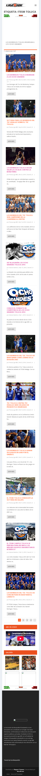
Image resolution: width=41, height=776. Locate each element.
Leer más (11, 94)
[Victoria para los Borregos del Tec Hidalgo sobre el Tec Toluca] (20, 108)
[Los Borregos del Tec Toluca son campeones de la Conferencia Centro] (20, 203)
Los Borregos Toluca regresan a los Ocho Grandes (20, 43)
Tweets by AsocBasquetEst (12, 760)
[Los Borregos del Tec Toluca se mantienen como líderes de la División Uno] (20, 344)
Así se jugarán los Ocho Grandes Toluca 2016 (17, 264)
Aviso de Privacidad (16, 774)
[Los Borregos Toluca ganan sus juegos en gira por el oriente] (20, 439)
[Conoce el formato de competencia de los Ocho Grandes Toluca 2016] (20, 296)
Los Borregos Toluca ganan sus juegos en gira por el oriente (19, 452)
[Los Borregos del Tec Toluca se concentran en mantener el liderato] (20, 581)
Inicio (8, 774)
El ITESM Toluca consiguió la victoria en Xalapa (20, 499)
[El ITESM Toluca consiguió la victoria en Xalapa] (20, 486)
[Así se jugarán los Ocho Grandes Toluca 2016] (20, 251)
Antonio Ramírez (13, 267)
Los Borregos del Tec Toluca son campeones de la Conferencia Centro (20, 217)
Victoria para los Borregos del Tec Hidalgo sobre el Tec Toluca (21, 122)
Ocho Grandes (31, 80)
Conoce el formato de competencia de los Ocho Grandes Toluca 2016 (18, 310)
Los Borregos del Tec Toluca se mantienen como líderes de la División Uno (21, 358)
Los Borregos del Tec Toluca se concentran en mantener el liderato (21, 595)
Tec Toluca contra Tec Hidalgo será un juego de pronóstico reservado (18, 405)
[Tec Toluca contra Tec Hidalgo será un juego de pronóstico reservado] (20, 391)
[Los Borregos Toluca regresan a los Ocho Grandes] (20, 63)
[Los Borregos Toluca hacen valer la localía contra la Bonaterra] (20, 156)
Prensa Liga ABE (13, 80)
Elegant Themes (19, 769)
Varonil (29, 127)
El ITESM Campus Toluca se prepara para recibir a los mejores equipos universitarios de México (21, 546)
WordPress (20, 771)
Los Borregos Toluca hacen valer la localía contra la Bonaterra (19, 170)
